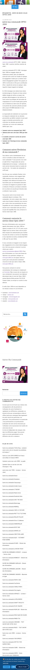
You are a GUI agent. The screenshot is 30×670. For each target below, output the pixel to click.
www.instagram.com (14, 297)
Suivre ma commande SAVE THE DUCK (12, 500)
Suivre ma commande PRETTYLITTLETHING (14, 513)
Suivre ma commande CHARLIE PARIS (12, 587)
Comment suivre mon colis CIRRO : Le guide (13, 461)
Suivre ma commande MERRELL (10, 506)
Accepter (6, 666)
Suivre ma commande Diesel (9, 475)
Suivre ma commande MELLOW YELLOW (12, 517)
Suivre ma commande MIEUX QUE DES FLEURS (14, 615)
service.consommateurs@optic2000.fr (12, 251)
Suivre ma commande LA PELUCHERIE (12, 599)
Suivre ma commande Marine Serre (11, 493)
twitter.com (10, 295)
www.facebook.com (14, 292)
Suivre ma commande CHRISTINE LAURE (13, 534)
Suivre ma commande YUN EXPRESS (12, 638)
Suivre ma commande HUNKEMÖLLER (12, 524)
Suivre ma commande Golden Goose (12, 486)
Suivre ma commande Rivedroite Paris (12, 496)
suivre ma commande (8, 62)
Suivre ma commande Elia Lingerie (11, 590)
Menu (15, 6)
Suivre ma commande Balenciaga (11, 503)
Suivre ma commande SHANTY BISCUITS (13, 602)
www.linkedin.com (13, 301)
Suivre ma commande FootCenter (11, 583)
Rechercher (5, 389)
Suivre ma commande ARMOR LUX (11, 531)
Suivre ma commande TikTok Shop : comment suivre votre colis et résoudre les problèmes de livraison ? (14, 450)
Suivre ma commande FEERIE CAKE (11, 580)
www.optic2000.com (7, 257)
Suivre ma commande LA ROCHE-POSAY (12, 549)
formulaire (7, 272)
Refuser (14, 666)
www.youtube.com (13, 299)
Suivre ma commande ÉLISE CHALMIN (12, 606)
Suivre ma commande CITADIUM (11, 489)
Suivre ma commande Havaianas (11, 479)
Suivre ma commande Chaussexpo (11, 482)
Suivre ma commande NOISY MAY (11, 527)
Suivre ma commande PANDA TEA (11, 618)
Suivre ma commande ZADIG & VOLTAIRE (13, 510)
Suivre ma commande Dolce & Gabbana (13, 520)
